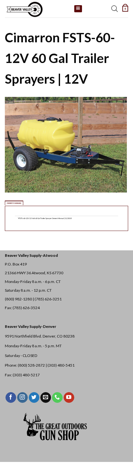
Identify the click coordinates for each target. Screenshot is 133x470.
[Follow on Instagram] (22, 397)
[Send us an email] (45, 397)
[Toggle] (19, 219)
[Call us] (57, 397)
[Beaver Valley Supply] (37, 8)
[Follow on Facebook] (10, 397)
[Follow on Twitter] (34, 397)
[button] (125, 9)
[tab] (14, 203)
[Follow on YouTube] (69, 397)
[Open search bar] (114, 8)
